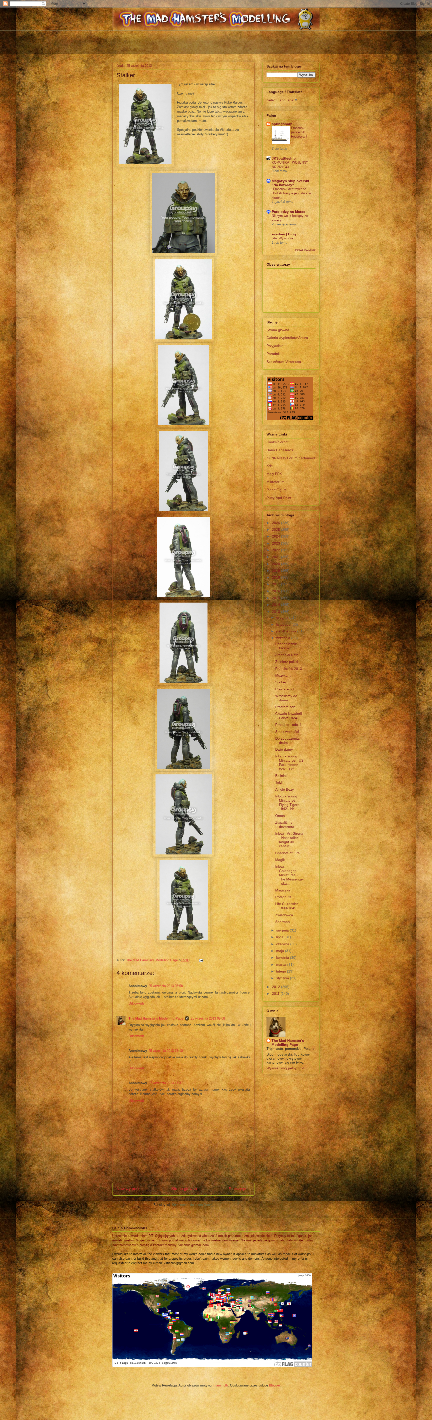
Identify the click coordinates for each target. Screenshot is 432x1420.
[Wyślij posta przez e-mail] (200, 960)
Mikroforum (275, 482)
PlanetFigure (276, 490)
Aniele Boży (284, 789)
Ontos (280, 816)
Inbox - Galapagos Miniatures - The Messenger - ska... (289, 874)
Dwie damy (284, 749)
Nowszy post (127, 1189)
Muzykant (282, 675)
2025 (276, 530)
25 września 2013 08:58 (165, 986)
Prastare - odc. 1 (288, 725)
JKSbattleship (284, 158)
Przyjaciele (275, 346)
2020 (276, 564)
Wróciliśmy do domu (286, 698)
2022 (276, 550)
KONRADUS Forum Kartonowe (291, 458)
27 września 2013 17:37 (165, 1083)
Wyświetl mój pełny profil (285, 1068)
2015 (276, 598)
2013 (276, 612)
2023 (276, 543)
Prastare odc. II (287, 707)
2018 (276, 577)
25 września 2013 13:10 (165, 1051)
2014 (276, 605)
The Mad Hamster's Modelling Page (155, 1018)
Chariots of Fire (287, 853)
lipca (280, 937)
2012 (276, 987)
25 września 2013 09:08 (208, 1018)
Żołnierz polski (286, 662)
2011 (276, 994)
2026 (276, 523)
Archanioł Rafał (287, 655)
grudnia (282, 617)
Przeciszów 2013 (288, 669)
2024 (276, 536)
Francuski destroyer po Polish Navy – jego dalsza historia (291, 193)
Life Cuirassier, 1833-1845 (287, 906)
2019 (276, 571)
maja (280, 951)
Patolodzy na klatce (288, 212)
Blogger (274, 1385)
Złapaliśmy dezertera (284, 824)
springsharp (282, 124)
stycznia (283, 978)
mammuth (221, 1385)
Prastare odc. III (287, 689)
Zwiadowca (284, 915)
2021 (276, 557)
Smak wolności (287, 732)
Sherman (282, 922)
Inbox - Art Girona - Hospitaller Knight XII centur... (289, 839)
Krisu (270, 466)
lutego (281, 971)
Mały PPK (274, 474)
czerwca (283, 944)
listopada (284, 624)
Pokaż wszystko (305, 249)
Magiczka (282, 890)
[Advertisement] (216, 42)
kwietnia (283, 958)
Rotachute (283, 897)
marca (281, 965)
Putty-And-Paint (278, 498)
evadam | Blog (284, 234)
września (283, 638)
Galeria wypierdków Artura (287, 338)
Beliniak (281, 776)
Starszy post (239, 1189)
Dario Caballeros (279, 450)
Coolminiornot (277, 442)
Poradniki (273, 354)
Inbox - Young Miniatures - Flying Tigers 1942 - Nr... (287, 802)
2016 (276, 591)
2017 (276, 584)
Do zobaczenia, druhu (287, 740)
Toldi (278, 782)
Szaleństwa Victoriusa (283, 362)
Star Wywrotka (282, 238)
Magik (280, 860)
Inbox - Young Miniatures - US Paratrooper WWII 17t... (289, 762)
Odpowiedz (136, 1003)
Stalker (280, 682)
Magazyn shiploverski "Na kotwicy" (290, 183)
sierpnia (283, 930)
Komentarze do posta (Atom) (193, 1205)
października (286, 631)
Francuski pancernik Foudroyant (299, 132)
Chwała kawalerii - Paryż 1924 (289, 716)
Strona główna (184, 1189)
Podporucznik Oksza (286, 646)
